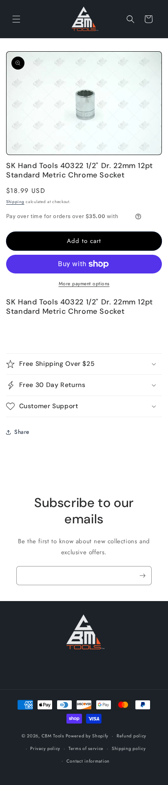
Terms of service (86, 748)
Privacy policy (45, 748)
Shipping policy (129, 748)
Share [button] (21, 432)
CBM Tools (53, 736)
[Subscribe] (142, 575)
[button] (16, 19)
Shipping (15, 202)
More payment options (84, 283)
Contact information (88, 761)
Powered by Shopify (87, 736)
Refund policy (131, 736)
